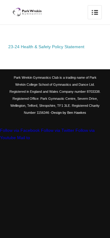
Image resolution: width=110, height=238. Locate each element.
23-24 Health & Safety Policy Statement (46, 46)
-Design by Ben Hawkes (67, 112)
